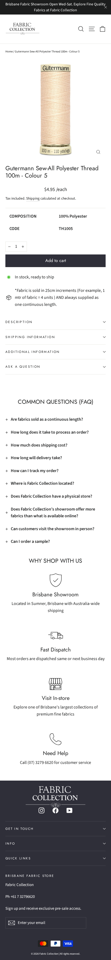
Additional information (32, 351)
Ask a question (22, 366)
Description (18, 322)
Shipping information (30, 337)
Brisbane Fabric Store (29, 875)
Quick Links (18, 858)
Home (9, 51)
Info (10, 843)
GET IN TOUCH (19, 828)
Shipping (33, 198)
